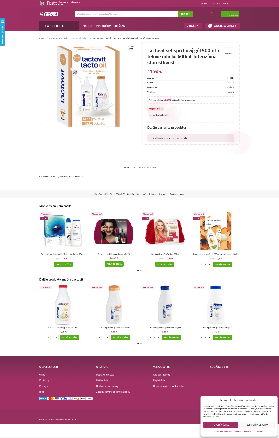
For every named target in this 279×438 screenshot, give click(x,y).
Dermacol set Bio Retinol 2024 (165, 254)
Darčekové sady (79, 38)
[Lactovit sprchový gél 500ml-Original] (165, 305)
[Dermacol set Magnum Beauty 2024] (114, 231)
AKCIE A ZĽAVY (225, 26)
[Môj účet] (216, 14)
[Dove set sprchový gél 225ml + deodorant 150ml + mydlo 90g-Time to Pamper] (216, 231)
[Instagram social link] (238, 3)
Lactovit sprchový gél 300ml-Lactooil (114, 327)
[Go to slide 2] (141, 270)
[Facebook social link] (234, 3)
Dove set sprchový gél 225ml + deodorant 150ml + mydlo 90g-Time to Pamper (215, 255)
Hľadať (185, 14)
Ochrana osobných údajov (252, 431)
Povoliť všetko (221, 425)
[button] (63, 264)
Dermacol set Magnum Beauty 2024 (114, 254)
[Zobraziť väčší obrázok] (45, 124)
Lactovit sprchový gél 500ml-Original (165, 327)
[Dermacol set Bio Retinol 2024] (165, 231)
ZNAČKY (193, 26)
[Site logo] (48, 14)
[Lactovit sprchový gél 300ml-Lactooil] (114, 305)
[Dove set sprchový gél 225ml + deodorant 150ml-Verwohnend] (63, 231)
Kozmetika (53, 38)
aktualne (181, 194)
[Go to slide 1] (138, 270)
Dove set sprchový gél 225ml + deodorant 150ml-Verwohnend (63, 255)
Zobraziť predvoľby (257, 425)
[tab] (126, 166)
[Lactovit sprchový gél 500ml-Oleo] (63, 305)
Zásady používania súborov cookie (227, 431)
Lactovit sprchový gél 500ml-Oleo (63, 327)
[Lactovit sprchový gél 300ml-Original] (216, 305)
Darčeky (64, 38)
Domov (42, 38)
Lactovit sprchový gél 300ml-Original (216, 327)
